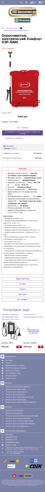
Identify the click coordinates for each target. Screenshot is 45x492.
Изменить (14, 148)
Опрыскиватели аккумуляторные (16, 30)
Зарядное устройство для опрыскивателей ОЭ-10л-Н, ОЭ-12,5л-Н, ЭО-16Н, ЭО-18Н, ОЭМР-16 (11, 317)
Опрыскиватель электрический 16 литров (33, 315)
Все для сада (12, 28)
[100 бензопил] (22, 11)
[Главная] (3, 28)
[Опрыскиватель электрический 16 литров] (33, 331)
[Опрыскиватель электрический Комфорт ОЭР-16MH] (22, 79)
